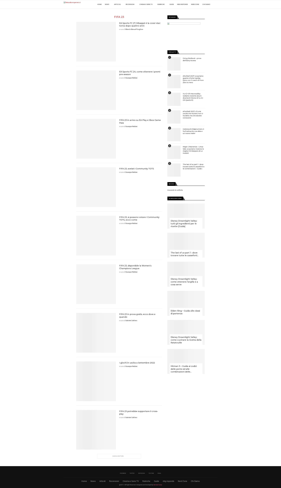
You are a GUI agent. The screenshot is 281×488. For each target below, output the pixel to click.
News (107, 4)
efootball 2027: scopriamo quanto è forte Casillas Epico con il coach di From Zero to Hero (193, 79)
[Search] (216, 4)
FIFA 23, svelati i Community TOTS (136, 168)
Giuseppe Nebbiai (131, 78)
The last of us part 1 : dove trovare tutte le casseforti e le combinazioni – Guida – (193, 166)
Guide (171, 4)
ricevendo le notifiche (175, 190)
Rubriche (161, 4)
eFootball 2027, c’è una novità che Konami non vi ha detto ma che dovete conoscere (193, 114)
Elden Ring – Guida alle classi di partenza (185, 312)
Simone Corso (157, 485)
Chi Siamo (206, 4)
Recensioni (130, 4)
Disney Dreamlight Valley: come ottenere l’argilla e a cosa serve (184, 282)
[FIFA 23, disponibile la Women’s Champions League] (96, 284)
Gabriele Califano (131, 320)
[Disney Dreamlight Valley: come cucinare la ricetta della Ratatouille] (186, 332)
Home (99, 4)
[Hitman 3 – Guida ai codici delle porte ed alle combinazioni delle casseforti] (186, 361)
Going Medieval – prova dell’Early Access (192, 59)
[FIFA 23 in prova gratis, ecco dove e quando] (96, 333)
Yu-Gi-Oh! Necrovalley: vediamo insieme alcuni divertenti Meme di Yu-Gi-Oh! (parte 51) (193, 97)
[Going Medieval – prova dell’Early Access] (174, 64)
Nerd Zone (195, 4)
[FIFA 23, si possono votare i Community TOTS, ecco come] (96, 236)
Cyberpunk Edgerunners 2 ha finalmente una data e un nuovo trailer (193, 131)
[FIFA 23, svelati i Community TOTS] (96, 187)
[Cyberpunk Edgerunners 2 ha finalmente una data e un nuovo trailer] (174, 134)
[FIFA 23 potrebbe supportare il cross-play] (96, 430)
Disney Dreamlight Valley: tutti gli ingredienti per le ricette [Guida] (184, 224)
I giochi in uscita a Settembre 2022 (137, 363)
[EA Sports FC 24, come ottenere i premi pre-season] (96, 90)
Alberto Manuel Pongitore (134, 29)
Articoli (117, 4)
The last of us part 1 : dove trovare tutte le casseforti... (184, 254)
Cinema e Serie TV (146, 4)
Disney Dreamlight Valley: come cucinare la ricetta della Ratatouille (186, 340)
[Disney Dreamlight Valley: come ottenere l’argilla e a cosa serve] (186, 274)
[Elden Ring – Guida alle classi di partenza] (186, 303)
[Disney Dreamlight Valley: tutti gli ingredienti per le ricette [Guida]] (186, 216)
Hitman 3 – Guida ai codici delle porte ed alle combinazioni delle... (184, 369)
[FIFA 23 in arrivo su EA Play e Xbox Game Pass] (96, 138)
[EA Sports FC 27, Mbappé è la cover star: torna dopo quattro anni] (96, 42)
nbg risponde (182, 4)
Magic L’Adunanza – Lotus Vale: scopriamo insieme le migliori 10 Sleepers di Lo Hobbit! (193, 150)
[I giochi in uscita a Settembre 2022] (96, 381)
